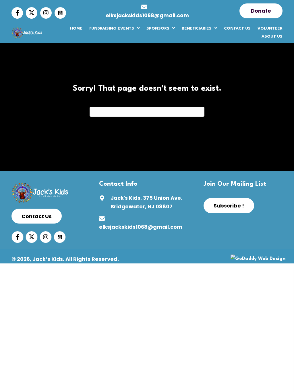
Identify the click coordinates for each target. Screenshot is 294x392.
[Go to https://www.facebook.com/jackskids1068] (17, 13)
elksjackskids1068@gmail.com (147, 15)
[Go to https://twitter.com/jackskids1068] (31, 13)
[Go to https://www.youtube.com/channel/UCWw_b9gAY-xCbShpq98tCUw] (60, 13)
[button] (261, 10)
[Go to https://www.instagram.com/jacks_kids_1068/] (46, 13)
